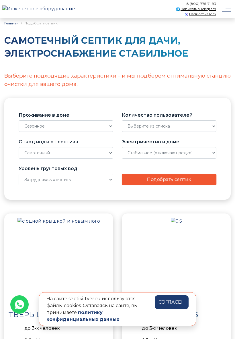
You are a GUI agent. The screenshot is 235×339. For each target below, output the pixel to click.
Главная (11, 23)
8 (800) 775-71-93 (201, 3)
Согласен (171, 302)
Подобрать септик (169, 179)
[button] (14, 261)
